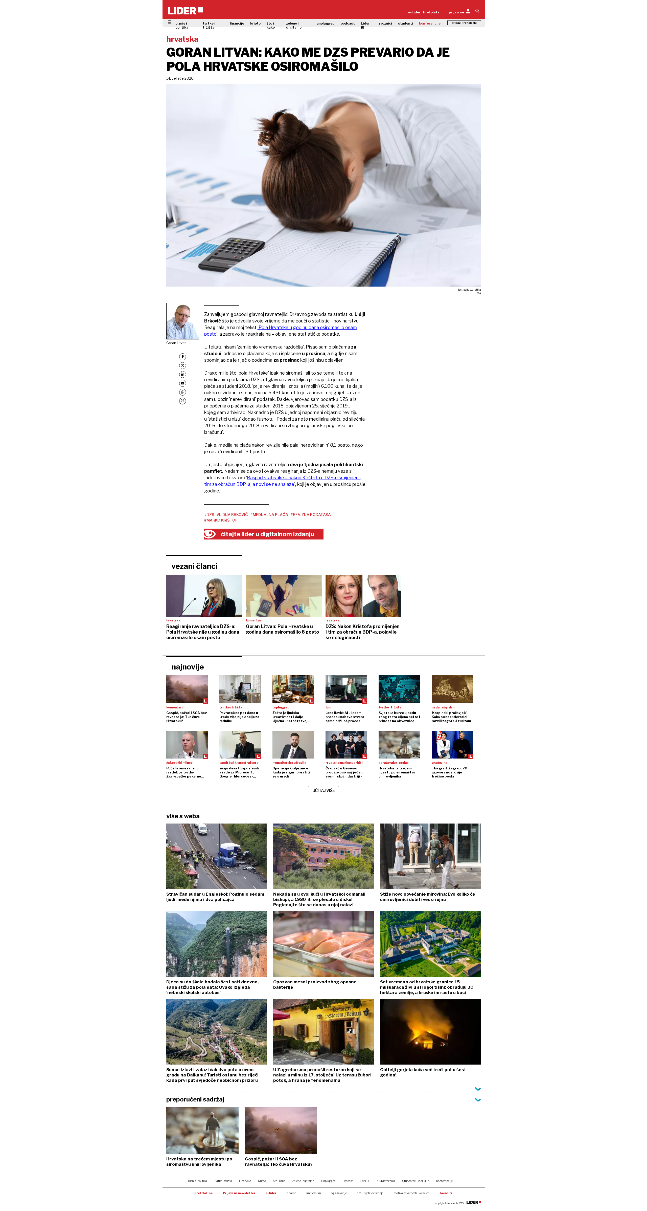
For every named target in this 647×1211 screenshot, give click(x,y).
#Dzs (209, 514)
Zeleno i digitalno (303, 1181)
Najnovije (187, 666)
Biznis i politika (197, 1181)
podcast (348, 23)
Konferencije (444, 1181)
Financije (245, 1181)
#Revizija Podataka (311, 514)
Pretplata (431, 12)
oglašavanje (339, 1193)
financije (237, 23)
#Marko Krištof (221, 520)
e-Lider (414, 12)
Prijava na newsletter (239, 1193)
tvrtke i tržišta (209, 25)
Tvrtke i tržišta (223, 1181)
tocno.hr (446, 1193)
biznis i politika (181, 25)
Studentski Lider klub (415, 1181)
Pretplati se (203, 1193)
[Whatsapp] (182, 392)
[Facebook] (182, 356)
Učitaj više (323, 790)
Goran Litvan (176, 343)
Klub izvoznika (386, 1181)
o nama (291, 1193)
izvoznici (385, 23)
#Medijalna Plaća (269, 514)
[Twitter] (182, 365)
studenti (405, 23)
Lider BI (365, 25)
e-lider (271, 1193)
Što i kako (279, 1181)
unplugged (326, 23)
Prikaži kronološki (464, 23)
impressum (313, 1193)
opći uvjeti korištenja (370, 1193)
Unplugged (328, 1181)
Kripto (262, 1181)
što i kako (271, 25)
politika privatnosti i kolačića (411, 1193)
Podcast (348, 1181)
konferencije (430, 23)
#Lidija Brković (232, 514)
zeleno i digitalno (294, 25)
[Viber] (182, 401)
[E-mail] (182, 383)
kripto (255, 23)
